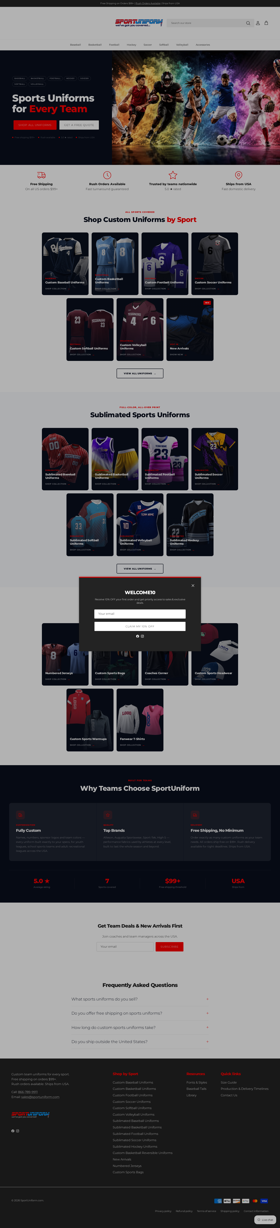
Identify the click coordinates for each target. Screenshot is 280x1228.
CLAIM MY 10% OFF (140, 626)
